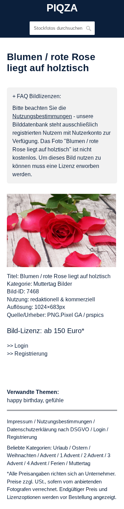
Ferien (58, 463)
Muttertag (79, 463)
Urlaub (60, 448)
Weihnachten (21, 455)
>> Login (17, 346)
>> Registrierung (27, 354)
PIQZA (62, 8)
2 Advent (93, 455)
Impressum (20, 421)
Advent (48, 455)
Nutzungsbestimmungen (64, 421)
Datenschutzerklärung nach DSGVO (48, 429)
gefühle (54, 400)
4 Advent (36, 463)
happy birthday (25, 400)
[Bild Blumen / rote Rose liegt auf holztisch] (61, 230)
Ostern (79, 448)
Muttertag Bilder (52, 284)
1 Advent (70, 455)
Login (99, 429)
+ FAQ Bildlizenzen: (36, 96)
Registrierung (22, 437)
